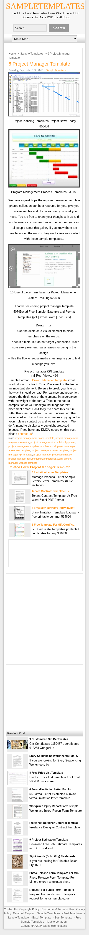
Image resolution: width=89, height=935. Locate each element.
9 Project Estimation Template (48, 839)
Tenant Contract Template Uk (50, 491)
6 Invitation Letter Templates (50, 472)
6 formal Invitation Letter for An (50, 789)
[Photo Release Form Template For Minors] (17, 884)
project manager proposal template (52, 454)
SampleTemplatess (55, 925)
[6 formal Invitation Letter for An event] (17, 800)
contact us (25, 434)
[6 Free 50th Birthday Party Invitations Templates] (19, 519)
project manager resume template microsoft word (35, 458)
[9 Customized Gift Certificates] (17, 748)
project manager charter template (50, 450)
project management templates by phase (53, 442)
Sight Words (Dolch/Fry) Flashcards (52, 856)
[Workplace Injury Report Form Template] (17, 817)
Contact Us (11, 909)
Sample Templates (31, 53)
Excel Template (41, 917)
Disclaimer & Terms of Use (57, 909)
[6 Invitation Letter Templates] (20, 483)
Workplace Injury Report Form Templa (53, 806)
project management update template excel (32, 446)
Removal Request (24, 913)
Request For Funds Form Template (51, 889)
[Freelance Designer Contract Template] (17, 834)
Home (12, 53)
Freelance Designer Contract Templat (53, 823)
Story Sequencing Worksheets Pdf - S (53, 756)
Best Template (63, 917)
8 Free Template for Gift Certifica (53, 524)
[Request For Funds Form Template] (17, 901)
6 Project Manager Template (48, 380)
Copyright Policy (29, 909)
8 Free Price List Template (46, 772)
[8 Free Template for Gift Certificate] (20, 536)
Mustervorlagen (57, 921)
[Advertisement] (44, 618)
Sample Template (18, 917)
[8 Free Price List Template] (17, 784)
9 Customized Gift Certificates (48, 739)
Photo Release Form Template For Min (54, 873)
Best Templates (73, 913)
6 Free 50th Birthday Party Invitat (53, 508)
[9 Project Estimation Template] (17, 850)
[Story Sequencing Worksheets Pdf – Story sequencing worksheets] (17, 767)
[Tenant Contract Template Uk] (20, 502)
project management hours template (34, 438)
